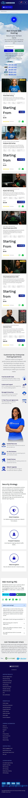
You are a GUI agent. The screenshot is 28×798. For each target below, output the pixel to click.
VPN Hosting (5, 772)
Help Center (5, 737)
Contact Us (14, 669)
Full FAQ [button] (6, 594)
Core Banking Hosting (8, 762)
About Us (5, 725)
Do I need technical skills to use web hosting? (12, 633)
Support (4, 729)
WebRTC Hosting (6, 764)
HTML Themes (6, 711)
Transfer (19, 50)
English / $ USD (7, 7)
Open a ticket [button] (21, 594)
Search (8, 50)
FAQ (3, 731)
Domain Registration (7, 676)
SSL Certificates (6, 694)
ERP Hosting (5, 768)
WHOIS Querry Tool (7, 750)
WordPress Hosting (7, 680)
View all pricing (20, 76)
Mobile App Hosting (7, 771)
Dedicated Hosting (7, 686)
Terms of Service (6, 735)
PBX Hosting (5, 766)
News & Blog (5, 739)
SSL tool (4, 754)
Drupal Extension (7, 709)
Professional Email (7, 682)
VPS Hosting (5, 684)
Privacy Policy (6, 733)
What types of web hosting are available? (13, 619)
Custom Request (6, 717)
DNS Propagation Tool (7, 748)
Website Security (6, 690)
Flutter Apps (5, 703)
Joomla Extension (7, 707)
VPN (4, 692)
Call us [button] (13, 594)
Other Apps (5, 715)
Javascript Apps (6, 713)
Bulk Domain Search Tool (8, 752)
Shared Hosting (6, 678)
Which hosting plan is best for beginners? (10, 623)
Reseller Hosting (6, 688)
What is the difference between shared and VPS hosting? (12, 628)
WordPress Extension (8, 705)
